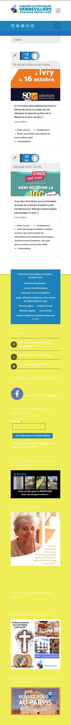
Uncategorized (43, 130)
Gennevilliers (19, 237)
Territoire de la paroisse (35, 283)
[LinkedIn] (28, 26)
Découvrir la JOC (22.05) (27, 167)
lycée (48, 241)
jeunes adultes (47, 237)
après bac (22, 229)
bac (25, 233)
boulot (30, 233)
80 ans (20, 134)
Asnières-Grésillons (35, 229)
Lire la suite (20, 121)
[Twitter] (13, 26)
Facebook (29, 395)
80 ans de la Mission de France (31, 64)
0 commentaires (24, 141)
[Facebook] (18, 26)
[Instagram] (33, 26)
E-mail (17, 421)
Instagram (52, 395)
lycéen (25, 244)
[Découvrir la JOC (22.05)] (35, 183)
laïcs (37, 134)
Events (18, 39)
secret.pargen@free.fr (32, 364)
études (37, 233)
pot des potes (35, 244)
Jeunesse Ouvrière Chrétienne (27, 241)
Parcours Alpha (26, 306)
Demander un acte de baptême (35, 293)
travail (30, 138)
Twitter (41, 395)
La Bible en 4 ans (45, 306)
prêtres (24, 138)
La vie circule (45, 311)
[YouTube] (23, 26)
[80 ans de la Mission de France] (35, 85)
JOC (43, 241)
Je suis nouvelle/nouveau (35, 288)
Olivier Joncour (23, 130)
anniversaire (29, 134)
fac (42, 233)
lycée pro (18, 244)
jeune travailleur (33, 237)
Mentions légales (28, 311)
